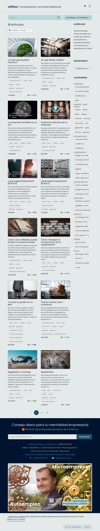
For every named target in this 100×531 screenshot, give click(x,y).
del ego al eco (81, 222)
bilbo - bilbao (81, 114)
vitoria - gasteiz (82, 132)
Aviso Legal (70, 454)
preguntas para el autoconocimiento (54, 334)
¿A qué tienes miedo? (52, 60)
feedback (79, 148)
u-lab (77, 267)
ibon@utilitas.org (63, 458)
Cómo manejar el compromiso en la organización (51, 242)
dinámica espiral (14, 205)
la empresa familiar (48, 150)
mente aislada (81, 185)
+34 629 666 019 (40, 458)
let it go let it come (83, 235)
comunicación (81, 139)
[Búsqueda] (58, 17)
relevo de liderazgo (15, 92)
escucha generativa (83, 231)
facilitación (80, 96)
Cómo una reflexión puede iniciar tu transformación (22, 241)
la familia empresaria (16, 334)
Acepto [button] (87, 527)
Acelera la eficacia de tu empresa (54, 123)
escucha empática (83, 91)
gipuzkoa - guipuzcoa (16, 88)
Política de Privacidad (53, 454)
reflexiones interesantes (17, 271)
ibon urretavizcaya (48, 401)
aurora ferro (46, 326)
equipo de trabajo (83, 155)
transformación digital (83, 263)
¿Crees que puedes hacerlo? (18, 61)
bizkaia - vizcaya (14, 84)
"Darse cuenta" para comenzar (52, 303)
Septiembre (47, 372)
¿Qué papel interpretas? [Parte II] (21, 182)
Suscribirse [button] (84, 436)
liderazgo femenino (83, 254)
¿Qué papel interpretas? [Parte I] (54, 182)
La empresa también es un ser (22, 123)
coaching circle (82, 217)
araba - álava (27, 81)
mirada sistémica (14, 150)
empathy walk (81, 226)
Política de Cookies (33, 454)
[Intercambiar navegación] (89, 6)
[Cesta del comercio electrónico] (85, 6)
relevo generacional (16, 341)
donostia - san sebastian (83, 123)
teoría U (78, 258)
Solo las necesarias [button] (73, 527)
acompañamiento (15, 81)
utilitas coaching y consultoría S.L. (43, 444)
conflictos (79, 144)
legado (78, 169)
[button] (77, 17)
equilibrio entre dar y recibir (83, 205)
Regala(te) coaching (19, 372)
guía (77, 100)
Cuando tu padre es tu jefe (20, 303)
